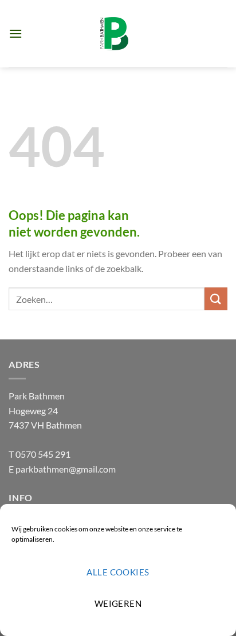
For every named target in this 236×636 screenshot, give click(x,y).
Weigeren (118, 603)
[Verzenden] (215, 298)
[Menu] (15, 33)
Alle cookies (117, 572)
